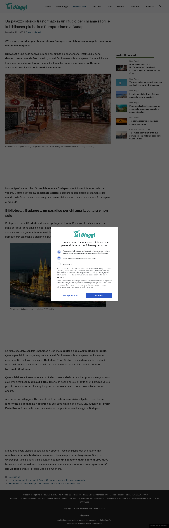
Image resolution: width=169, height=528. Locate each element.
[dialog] (84, 264)
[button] (84, 264)
